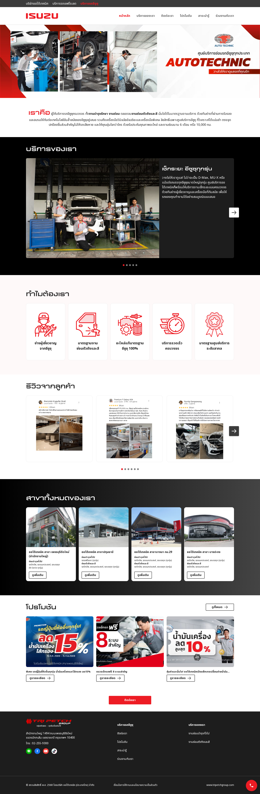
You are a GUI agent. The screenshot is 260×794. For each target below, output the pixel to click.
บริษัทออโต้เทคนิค (37, 3)
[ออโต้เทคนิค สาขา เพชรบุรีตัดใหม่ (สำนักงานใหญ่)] (51, 544)
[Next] (234, 212)
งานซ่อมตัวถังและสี (199, 742)
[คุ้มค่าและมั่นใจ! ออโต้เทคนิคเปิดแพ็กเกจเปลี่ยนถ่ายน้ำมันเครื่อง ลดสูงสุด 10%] (200, 649)
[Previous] (26, 212)
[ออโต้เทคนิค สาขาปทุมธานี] (104, 544)
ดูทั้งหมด (217, 607)
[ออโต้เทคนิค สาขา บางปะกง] (209, 544)
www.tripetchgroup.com (220, 785)
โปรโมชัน (186, 15)
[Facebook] (37, 751)
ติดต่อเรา (167, 15)
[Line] (29, 751)
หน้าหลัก (124, 15)
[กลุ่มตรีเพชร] (50, 723)
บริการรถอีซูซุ (89, 3)
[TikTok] (54, 751)
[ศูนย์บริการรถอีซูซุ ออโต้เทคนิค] (42, 16)
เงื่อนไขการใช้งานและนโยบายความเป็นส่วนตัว (135, 785)
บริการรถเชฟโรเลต (64, 3)
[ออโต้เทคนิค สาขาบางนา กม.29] (156, 544)
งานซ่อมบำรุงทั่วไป (199, 733)
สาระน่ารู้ (203, 15)
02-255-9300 (40, 743)
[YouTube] (46, 751)
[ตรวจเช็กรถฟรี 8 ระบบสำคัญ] (130, 649)
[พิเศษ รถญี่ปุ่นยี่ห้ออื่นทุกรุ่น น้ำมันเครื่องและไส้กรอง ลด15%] (59, 649)
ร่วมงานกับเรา (225, 15)
